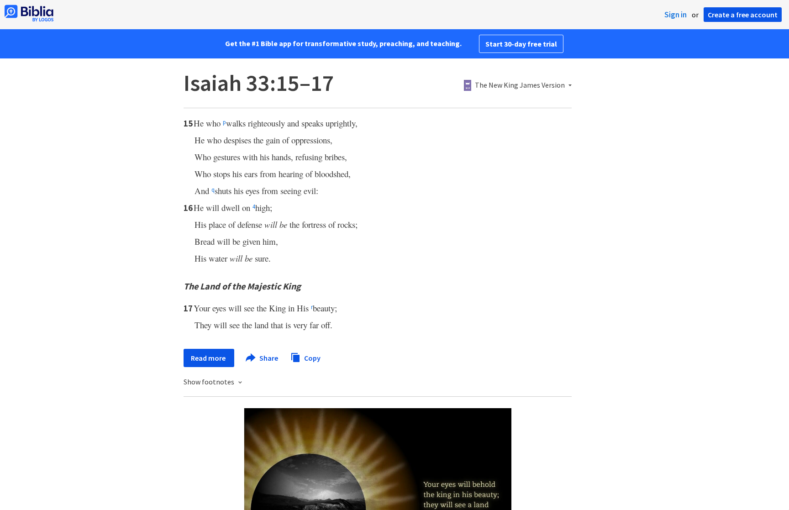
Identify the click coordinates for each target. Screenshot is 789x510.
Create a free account (743, 14)
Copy (312, 357)
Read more (209, 358)
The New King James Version (520, 85)
